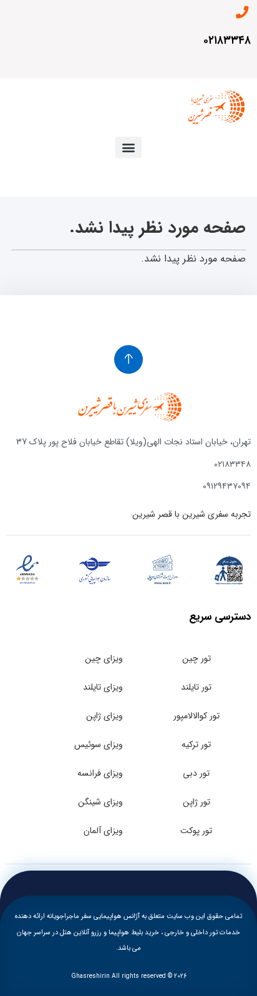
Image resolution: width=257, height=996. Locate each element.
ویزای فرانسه (100, 773)
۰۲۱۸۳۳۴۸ (227, 40)
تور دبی (196, 773)
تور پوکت (196, 830)
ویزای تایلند (103, 687)
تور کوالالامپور (196, 716)
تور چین (196, 658)
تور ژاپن (196, 802)
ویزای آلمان (103, 830)
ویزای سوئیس (98, 744)
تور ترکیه (196, 744)
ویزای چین (104, 658)
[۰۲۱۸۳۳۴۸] (242, 12)
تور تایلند (196, 687)
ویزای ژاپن (104, 716)
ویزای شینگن (100, 802)
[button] (128, 147)
